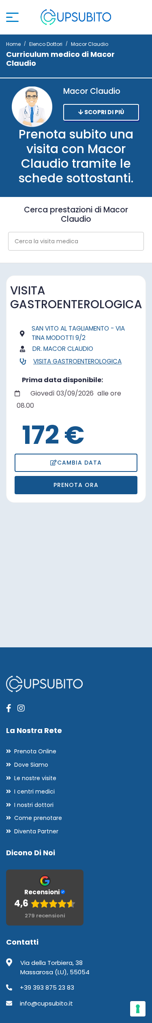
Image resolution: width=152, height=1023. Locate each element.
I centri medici (34, 791)
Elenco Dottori (45, 44)
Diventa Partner (36, 831)
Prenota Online (35, 751)
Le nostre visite (35, 778)
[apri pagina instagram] (21, 708)
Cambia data (79, 463)
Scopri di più (103, 112)
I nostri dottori (34, 805)
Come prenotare (38, 818)
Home (13, 44)
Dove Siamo (31, 765)
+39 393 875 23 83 (47, 987)
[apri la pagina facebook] (8, 708)
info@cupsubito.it (46, 1003)
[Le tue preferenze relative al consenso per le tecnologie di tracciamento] (138, 1009)
